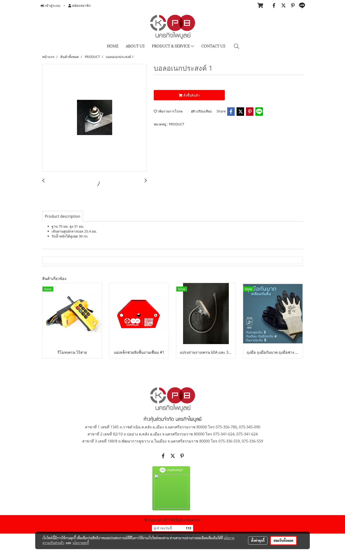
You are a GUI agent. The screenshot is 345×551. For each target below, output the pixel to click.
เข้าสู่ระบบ (52, 5)
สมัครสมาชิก (81, 5)
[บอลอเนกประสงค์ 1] (94, 118)
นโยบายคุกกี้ (81, 543)
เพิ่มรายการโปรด (170, 111)
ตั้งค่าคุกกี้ (257, 540)
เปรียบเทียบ (203, 111)
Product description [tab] (62, 216)
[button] (236, 46)
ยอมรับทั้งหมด (283, 540)
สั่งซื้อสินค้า (191, 95)
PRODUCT (176, 124)
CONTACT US (213, 46)
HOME (113, 46)
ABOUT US (135, 46)
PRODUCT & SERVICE (171, 46)
